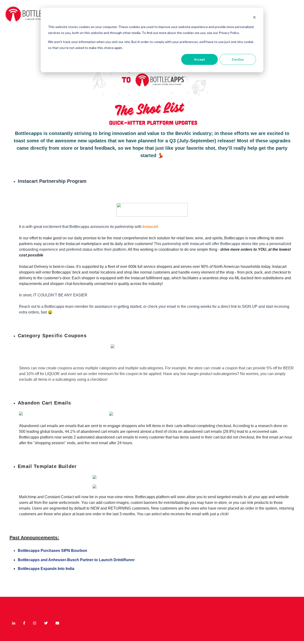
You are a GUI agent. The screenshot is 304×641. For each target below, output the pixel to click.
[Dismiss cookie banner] (254, 18)
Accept (199, 59)
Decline (238, 59)
